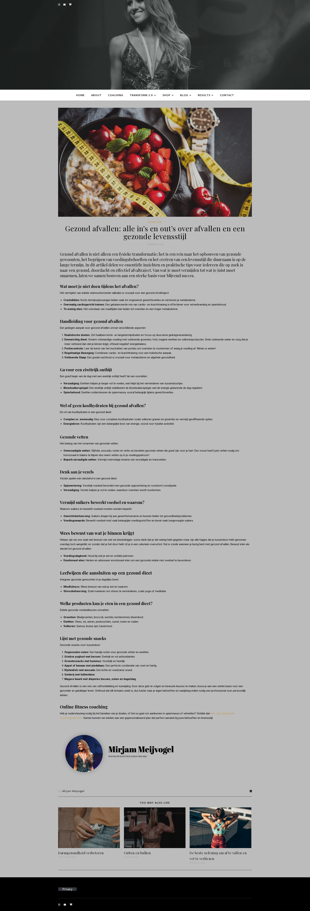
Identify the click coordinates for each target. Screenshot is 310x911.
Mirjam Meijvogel (73, 791)
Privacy (67, 889)
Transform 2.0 (141, 95)
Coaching (115, 95)
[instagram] (59, 4)
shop (166, 95)
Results (204, 95)
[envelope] (64, 4)
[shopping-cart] (70, 4)
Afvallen (155, 222)
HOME (80, 95)
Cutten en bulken (137, 853)
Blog (184, 95)
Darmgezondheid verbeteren (81, 853)
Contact (227, 95)
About (96, 95)
